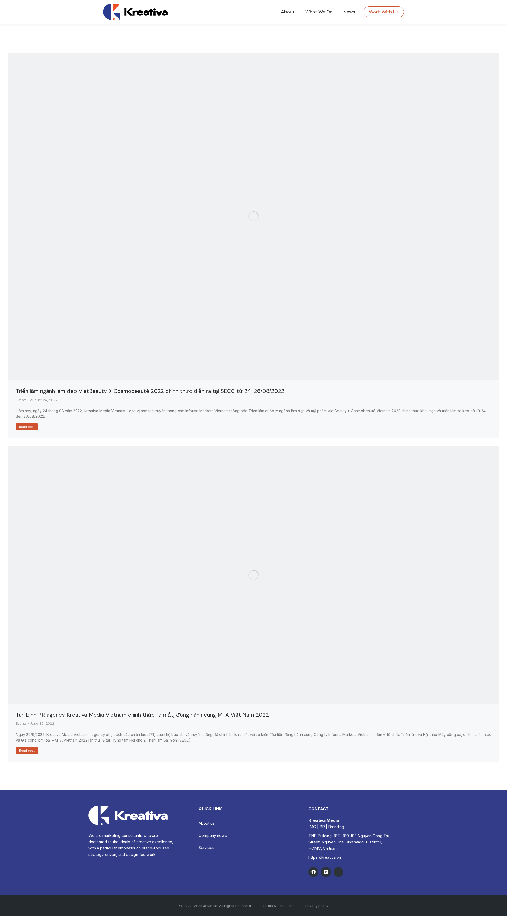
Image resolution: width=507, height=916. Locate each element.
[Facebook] (313, 872)
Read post (27, 427)
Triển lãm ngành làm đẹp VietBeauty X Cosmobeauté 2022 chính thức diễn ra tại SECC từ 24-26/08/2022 (150, 391)
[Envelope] (338, 872)
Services (206, 847)
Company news (213, 835)
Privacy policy (316, 906)
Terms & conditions (278, 906)
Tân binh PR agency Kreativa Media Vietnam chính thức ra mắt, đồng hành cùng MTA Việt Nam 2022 (142, 715)
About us (207, 823)
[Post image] (253, 216)
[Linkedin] (326, 872)
